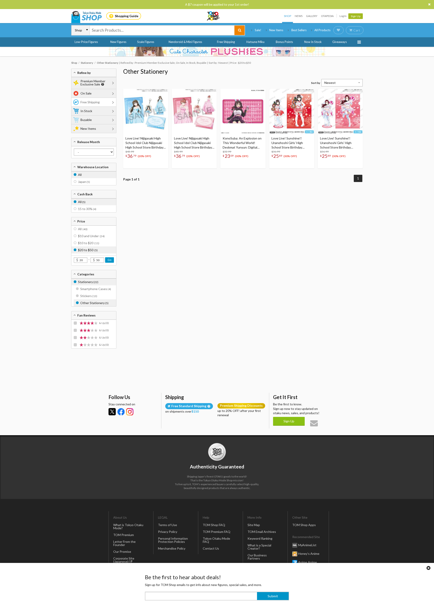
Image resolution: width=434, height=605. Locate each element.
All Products (322, 30)
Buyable (86, 120)
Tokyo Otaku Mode (213, 16)
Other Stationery (145, 71)
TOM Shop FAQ (214, 525)
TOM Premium (123, 535)
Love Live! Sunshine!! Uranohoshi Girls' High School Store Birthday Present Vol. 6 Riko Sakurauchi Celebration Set (339, 143)
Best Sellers (299, 30)
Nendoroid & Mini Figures (185, 42)
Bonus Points (284, 42)
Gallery (311, 16)
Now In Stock (313, 42)
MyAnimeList (307, 545)
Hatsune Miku (255, 42)
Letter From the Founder (124, 543)
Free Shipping (226, 42)
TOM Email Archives (262, 532)
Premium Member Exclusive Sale (92, 82)
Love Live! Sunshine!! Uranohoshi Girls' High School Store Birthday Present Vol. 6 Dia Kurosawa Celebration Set (291, 143)
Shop (287, 16)
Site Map (254, 525)
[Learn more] (102, 84)
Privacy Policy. (205, 591)
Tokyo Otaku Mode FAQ (216, 540)
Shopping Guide (126, 16)
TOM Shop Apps (304, 525)
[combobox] (162, 30)
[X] (112, 411)
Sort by (315, 83)
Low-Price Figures (86, 42)
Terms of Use (167, 525)
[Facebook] (121, 411)
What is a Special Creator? (259, 546)
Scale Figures (145, 42)
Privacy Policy (167, 532)
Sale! (258, 30)
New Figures (118, 42)
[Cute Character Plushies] (217, 51)
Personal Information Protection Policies (173, 540)
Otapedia (327, 16)
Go (109, 260)
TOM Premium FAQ (216, 532)
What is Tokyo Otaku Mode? (128, 526)
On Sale (86, 93)
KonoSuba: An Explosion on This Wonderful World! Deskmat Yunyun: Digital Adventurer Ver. (242, 143)
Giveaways (339, 42)
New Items (276, 30)
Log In (343, 16)
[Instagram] (129, 411)
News (298, 16)
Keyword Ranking (260, 538)
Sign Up (356, 16)
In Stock (86, 111)
